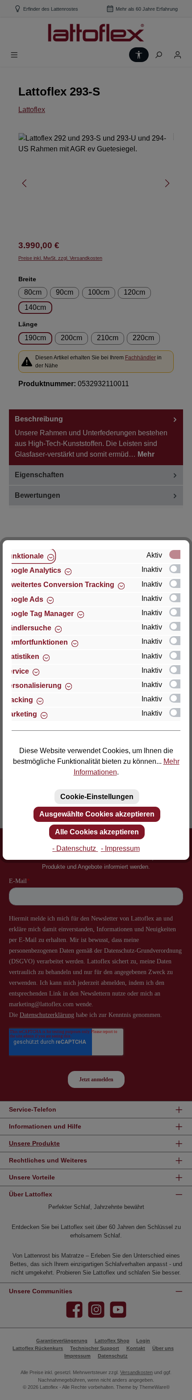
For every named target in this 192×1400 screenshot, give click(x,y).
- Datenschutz (75, 848)
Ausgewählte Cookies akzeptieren (96, 814)
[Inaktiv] (179, 568)
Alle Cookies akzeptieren (97, 832)
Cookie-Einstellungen (97, 796)
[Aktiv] (179, 554)
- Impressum (120, 848)
